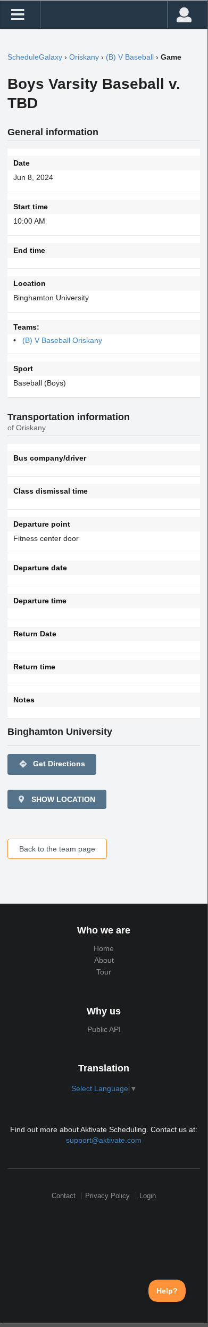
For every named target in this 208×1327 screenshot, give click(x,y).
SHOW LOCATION (62, 799)
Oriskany (84, 57)
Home (104, 948)
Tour (103, 972)
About (104, 960)
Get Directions (52, 763)
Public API (104, 1029)
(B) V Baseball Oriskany (62, 340)
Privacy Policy (107, 1195)
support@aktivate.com (104, 1140)
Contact (64, 1195)
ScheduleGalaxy (34, 57)
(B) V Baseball (130, 57)
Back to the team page (57, 849)
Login (147, 1195)
